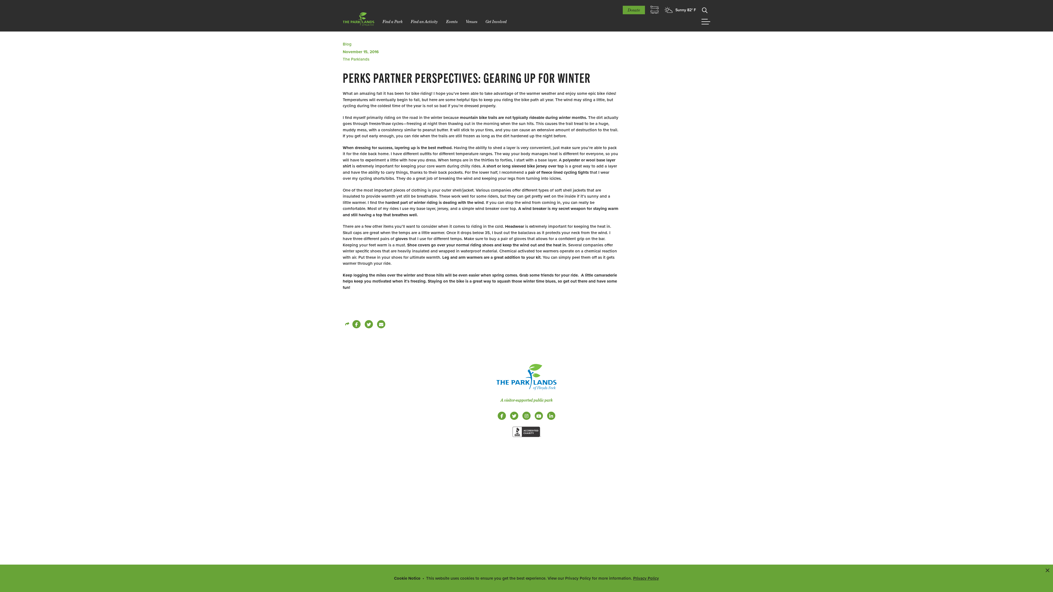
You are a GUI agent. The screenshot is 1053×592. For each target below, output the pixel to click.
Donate (634, 10)
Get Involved (496, 21)
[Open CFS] (654, 10)
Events (452, 21)
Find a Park (393, 21)
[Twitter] (369, 324)
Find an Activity (424, 21)
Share (347, 324)
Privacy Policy (646, 578)
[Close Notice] (1047, 570)
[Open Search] (705, 10)
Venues (471, 21)
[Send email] (381, 324)
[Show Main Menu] (705, 22)
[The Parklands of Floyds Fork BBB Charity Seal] (526, 438)
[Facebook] (356, 324)
